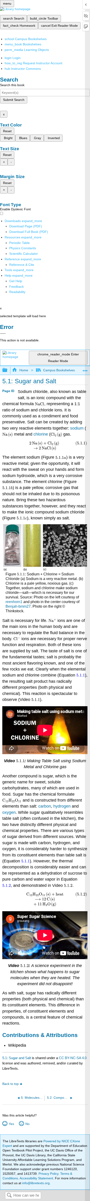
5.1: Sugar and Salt (16, 1058)
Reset (7, 131)
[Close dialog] (3, 333)
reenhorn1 (14, 602)
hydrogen (62, 806)
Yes (11, 1124)
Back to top (10, 1084)
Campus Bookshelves (59, 370)
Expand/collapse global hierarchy (7, 370)
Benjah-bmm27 (18, 606)
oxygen (9, 812)
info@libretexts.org (35, 1183)
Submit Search (13, 100)
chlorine (41, 434)
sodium (77, 428)
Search (9, 1195)
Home (23, 370)
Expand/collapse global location (85, 369)
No (27, 1124)
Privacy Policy (48, 1173)
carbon (44, 806)
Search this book (12, 85)
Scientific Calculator (23, 253)
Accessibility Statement (36, 1178)
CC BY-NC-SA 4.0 (73, 1058)
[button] (16, 286)
